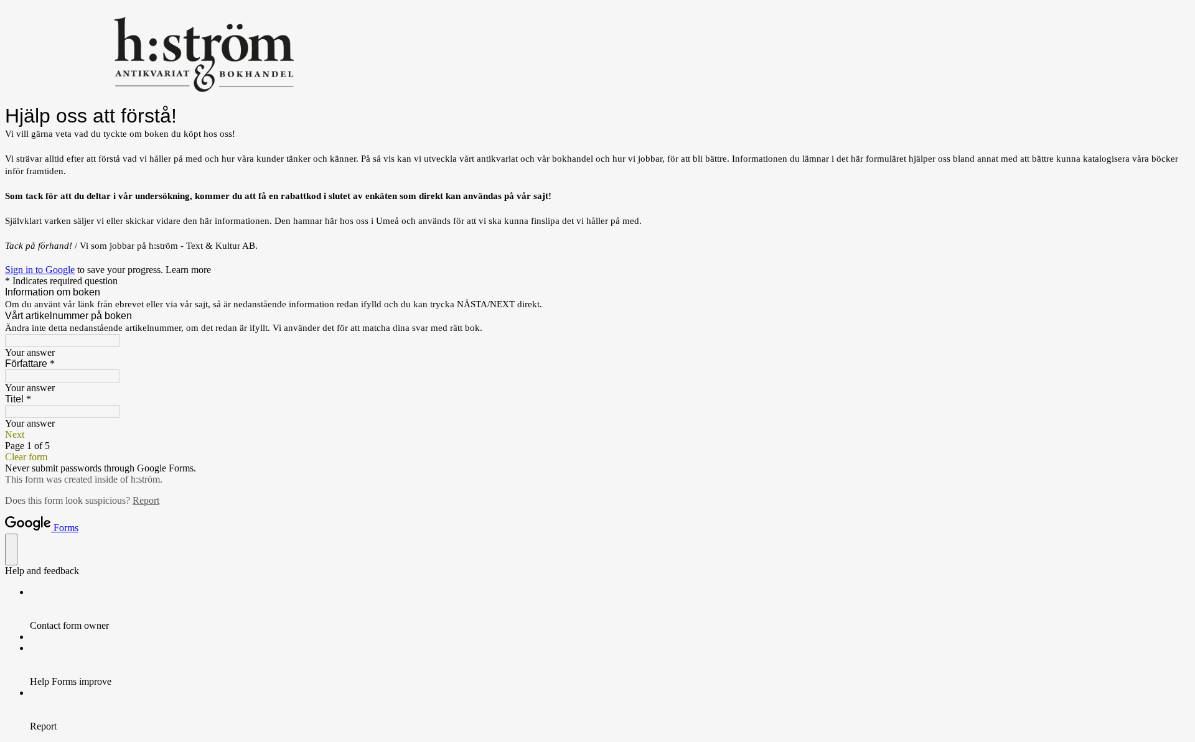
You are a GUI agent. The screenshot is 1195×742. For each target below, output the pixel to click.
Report (146, 500)
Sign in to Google (40, 269)
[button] (597, 434)
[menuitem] (610, 609)
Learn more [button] (188, 269)
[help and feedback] (11, 549)
